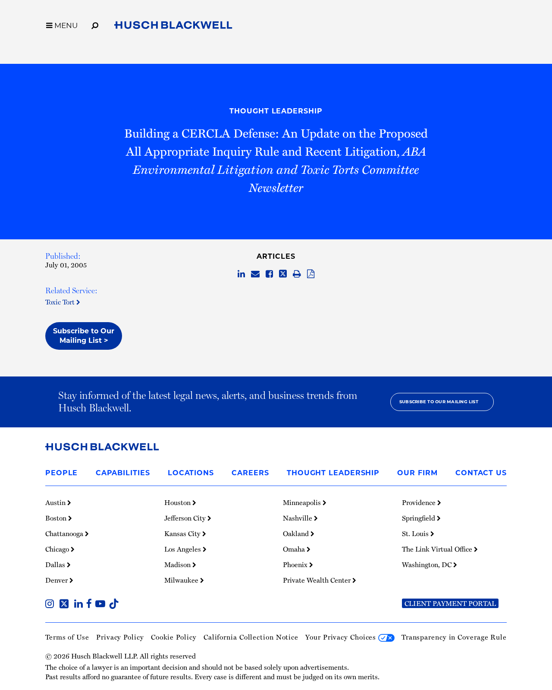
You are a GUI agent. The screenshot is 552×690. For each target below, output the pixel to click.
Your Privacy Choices (341, 637)
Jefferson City (185, 518)
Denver (57, 580)
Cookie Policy (174, 637)
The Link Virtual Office (438, 549)
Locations (191, 473)
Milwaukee (182, 580)
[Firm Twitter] (65, 604)
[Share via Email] (255, 274)
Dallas (56, 564)
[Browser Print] (297, 274)
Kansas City (183, 533)
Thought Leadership (275, 111)
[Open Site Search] (95, 24)
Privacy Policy (120, 637)
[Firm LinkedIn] (80, 604)
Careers (250, 473)
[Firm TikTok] (114, 604)
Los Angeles (183, 549)
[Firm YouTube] (102, 604)
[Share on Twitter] (283, 274)
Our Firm (417, 473)
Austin (56, 502)
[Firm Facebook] (90, 604)
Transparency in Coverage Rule (454, 637)
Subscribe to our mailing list (438, 402)
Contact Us (481, 473)
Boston (56, 518)
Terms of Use (67, 637)
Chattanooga (65, 533)
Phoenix (296, 564)
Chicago (58, 549)
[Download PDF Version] (311, 274)
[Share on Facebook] (269, 274)
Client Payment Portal (450, 603)
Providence (419, 502)
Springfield (419, 518)
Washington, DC (427, 564)
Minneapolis (303, 502)
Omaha (295, 549)
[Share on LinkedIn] (241, 274)
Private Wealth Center (317, 580)
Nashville (298, 518)
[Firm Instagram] (51, 604)
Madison (178, 564)
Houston (178, 502)
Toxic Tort (60, 302)
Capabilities (123, 473)
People (61, 473)
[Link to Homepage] (173, 27)
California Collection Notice (251, 637)
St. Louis (416, 533)
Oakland (296, 533)
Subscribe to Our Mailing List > (83, 336)
